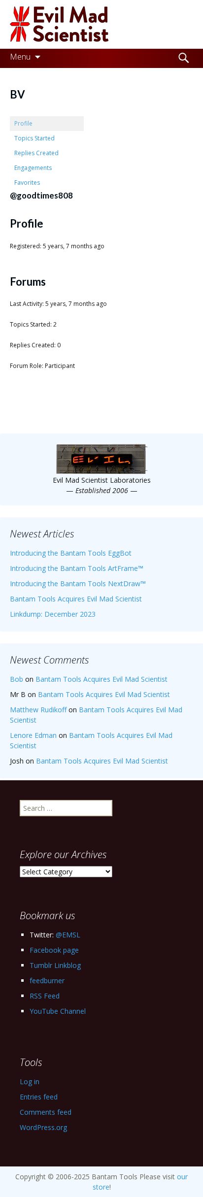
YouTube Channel (58, 1011)
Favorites (27, 182)
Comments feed (45, 1112)
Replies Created (36, 153)
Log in (29, 1081)
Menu (20, 56)
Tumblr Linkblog (55, 965)
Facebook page (54, 950)
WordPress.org (43, 1127)
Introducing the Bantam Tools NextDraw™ (78, 583)
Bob (16, 679)
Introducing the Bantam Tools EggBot (71, 553)
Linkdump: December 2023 (53, 614)
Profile (23, 123)
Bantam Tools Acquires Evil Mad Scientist (76, 598)
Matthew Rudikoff (38, 709)
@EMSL (68, 934)
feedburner (47, 980)
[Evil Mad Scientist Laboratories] (101, 24)
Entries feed (39, 1096)
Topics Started (34, 138)
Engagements (33, 168)
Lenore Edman (33, 735)
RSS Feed (45, 995)
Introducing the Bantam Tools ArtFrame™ (76, 568)
